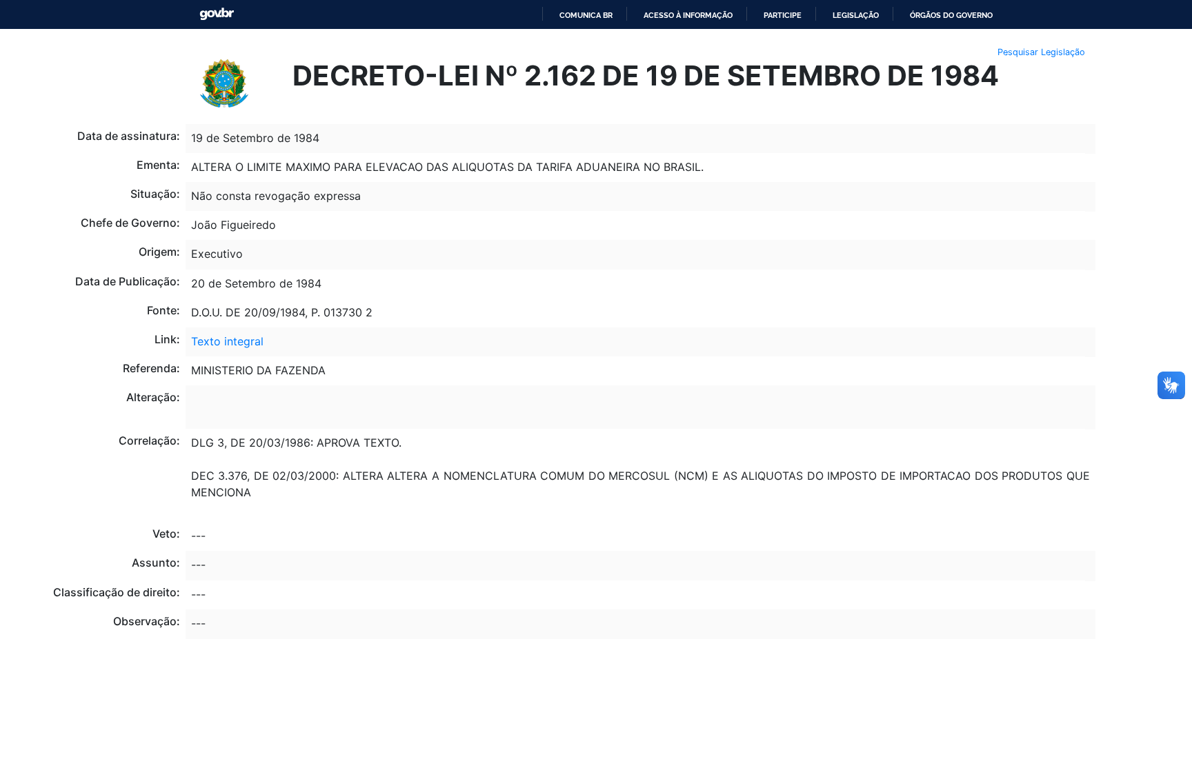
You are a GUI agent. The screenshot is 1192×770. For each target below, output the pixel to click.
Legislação (856, 15)
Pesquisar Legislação (1041, 52)
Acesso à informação (688, 15)
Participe (783, 15)
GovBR (216, 14)
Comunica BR (586, 15)
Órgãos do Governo (951, 15)
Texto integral (227, 341)
